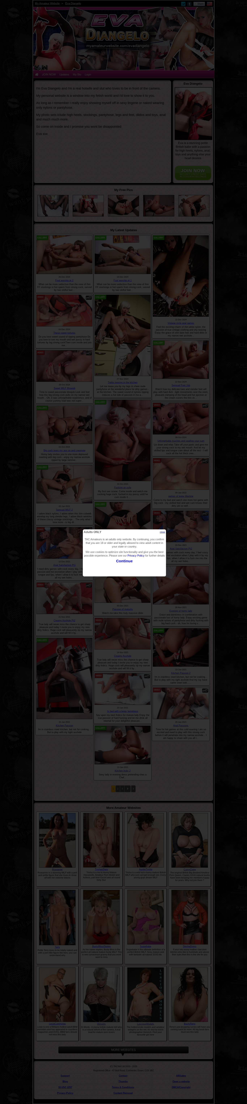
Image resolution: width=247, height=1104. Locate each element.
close (162, 532)
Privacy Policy (135, 555)
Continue (124, 561)
